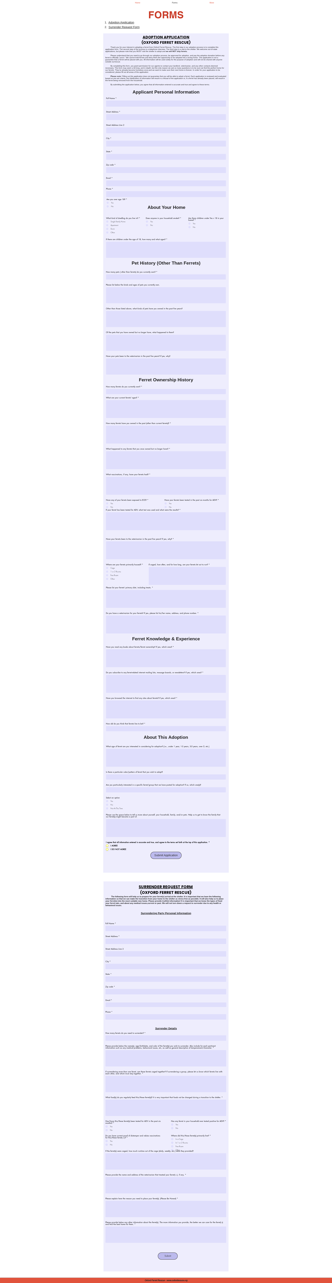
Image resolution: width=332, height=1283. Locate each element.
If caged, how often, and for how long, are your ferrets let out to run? (178, 565)
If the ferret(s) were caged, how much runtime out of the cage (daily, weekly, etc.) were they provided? (149, 1151)
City (107, 138)
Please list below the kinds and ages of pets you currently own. (133, 285)
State (108, 151)
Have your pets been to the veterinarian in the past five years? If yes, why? (138, 356)
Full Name (110, 98)
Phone (108, 189)
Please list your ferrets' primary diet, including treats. (128, 588)
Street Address (112, 112)
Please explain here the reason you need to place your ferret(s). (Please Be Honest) (140, 1198)
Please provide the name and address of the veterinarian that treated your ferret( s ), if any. (144, 1175)
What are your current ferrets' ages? (121, 398)
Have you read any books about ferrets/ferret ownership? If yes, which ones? (139, 647)
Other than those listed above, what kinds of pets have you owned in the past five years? (144, 309)
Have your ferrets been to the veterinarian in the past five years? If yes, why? (139, 539)
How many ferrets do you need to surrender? (124, 1033)
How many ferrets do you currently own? (123, 387)
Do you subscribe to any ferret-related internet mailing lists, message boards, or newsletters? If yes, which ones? (154, 672)
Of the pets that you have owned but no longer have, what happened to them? (140, 332)
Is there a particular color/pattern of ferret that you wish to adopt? (134, 772)
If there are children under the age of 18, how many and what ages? (135, 239)
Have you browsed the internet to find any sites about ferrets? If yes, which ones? (140, 698)
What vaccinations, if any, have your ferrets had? (127, 474)
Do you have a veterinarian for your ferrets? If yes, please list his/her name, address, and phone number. (151, 613)
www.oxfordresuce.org (177, 1280)
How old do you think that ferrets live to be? (124, 724)
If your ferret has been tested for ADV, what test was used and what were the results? (142, 510)
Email (108, 178)
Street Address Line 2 (115, 125)
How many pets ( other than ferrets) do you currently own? (130, 272)
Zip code (110, 165)
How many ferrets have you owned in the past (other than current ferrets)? (137, 423)
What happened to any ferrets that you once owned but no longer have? (137, 449)
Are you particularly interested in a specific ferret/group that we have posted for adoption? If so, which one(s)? (153, 785)
